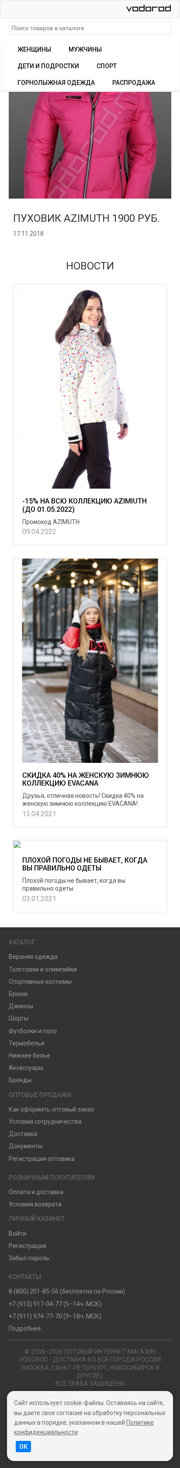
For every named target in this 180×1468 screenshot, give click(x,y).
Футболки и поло (33, 1031)
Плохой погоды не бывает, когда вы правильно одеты (84, 864)
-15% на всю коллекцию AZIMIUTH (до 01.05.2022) (84, 505)
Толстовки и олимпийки (43, 969)
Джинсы (21, 1006)
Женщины (34, 49)
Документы (25, 1146)
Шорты (18, 1018)
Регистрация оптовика (42, 1158)
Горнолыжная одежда (56, 82)
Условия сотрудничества (45, 1121)
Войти (17, 1233)
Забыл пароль (29, 1258)
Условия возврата (35, 1204)
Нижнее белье (29, 1055)
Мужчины (85, 49)
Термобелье (27, 1043)
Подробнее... (27, 1328)
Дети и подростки (48, 66)
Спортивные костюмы (40, 981)
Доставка (23, 1133)
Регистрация (27, 1245)
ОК (23, 1446)
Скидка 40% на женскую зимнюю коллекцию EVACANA (85, 779)
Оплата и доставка (36, 1191)
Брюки (18, 993)
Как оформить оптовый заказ (51, 1109)
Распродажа (133, 82)
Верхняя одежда (33, 956)
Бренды (20, 1080)
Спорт (107, 66)
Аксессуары (26, 1067)
